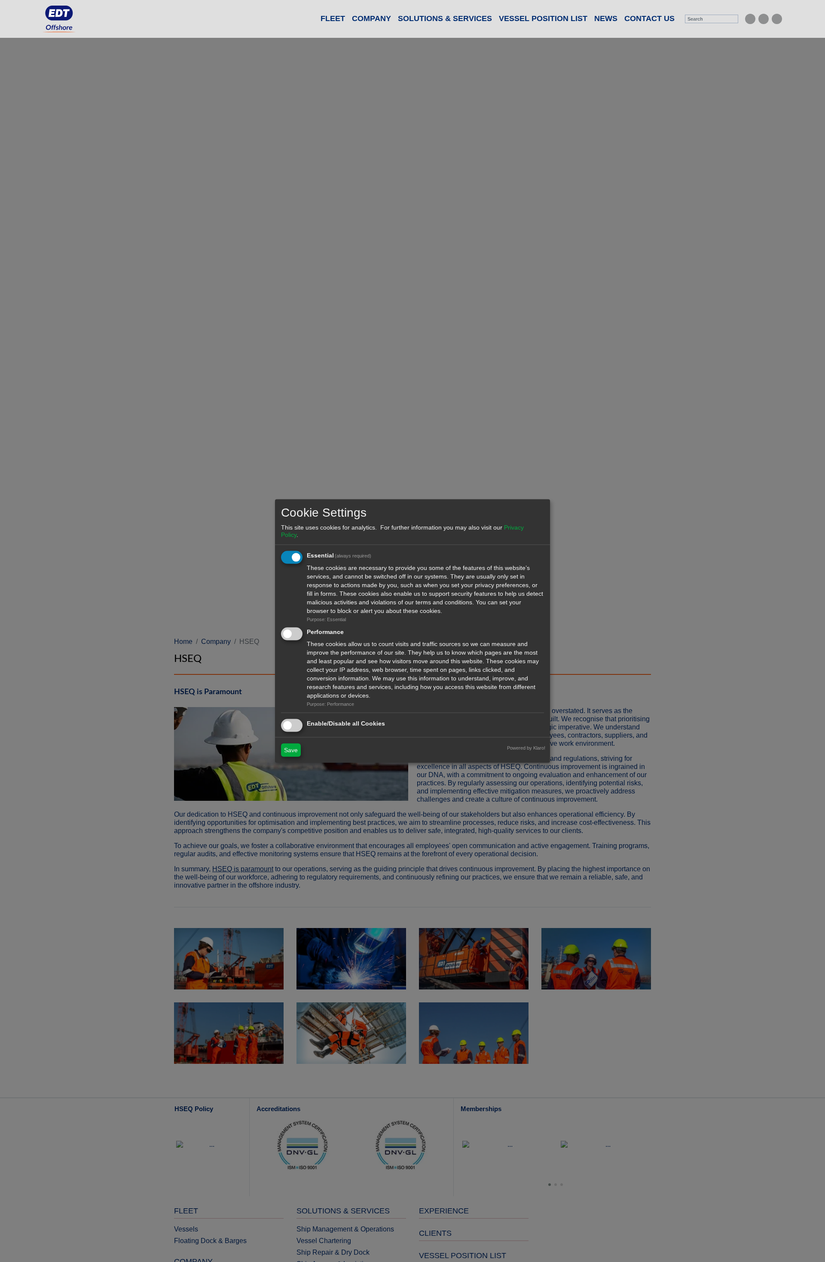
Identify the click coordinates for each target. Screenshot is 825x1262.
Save (291, 750)
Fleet (333, 18)
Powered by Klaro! (526, 747)
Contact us (649, 18)
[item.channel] (750, 19)
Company (371, 18)
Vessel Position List (543, 18)
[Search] (732, 19)
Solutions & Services (445, 18)
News (605, 18)
